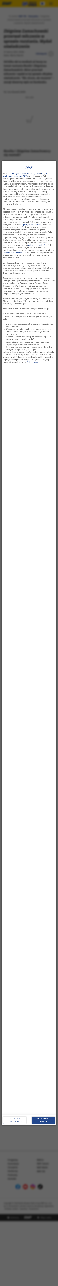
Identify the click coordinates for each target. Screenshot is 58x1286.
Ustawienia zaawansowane (15, 1120)
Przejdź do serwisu (43, 1120)
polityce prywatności (32, 225)
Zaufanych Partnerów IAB (14, 253)
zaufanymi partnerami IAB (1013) (25, 173)
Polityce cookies (33, 362)
